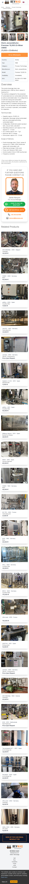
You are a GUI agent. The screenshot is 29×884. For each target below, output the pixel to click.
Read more (4, 877)
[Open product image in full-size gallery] (14, 21)
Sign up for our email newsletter (14, 838)
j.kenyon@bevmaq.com (16, 218)
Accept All (14, 881)
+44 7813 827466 (16, 214)
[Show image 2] (12, 37)
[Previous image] (2, 21)
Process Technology (16, 7)
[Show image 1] (4, 37)
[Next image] (26, 21)
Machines (8, 7)
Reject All (4, 881)
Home (2, 7)
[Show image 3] (20, 37)
